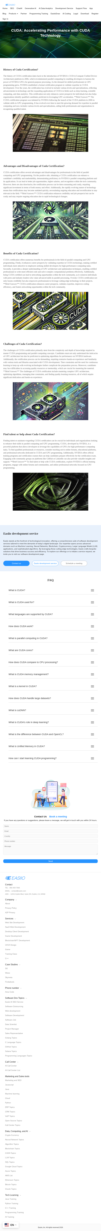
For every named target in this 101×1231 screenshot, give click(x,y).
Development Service (64, 8)
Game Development (13, 936)
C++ (7, 958)
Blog (4, 14)
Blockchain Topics (12, 1149)
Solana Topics (11, 1051)
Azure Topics (10, 1171)
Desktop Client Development (17, 931)
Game (7, 949)
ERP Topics (10, 1107)
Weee (7, 973)
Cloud (7, 1098)
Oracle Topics (10, 1189)
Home (4, 8)
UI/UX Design (10, 945)
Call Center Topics (12, 1125)
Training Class (11, 954)
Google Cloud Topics (13, 1166)
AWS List (8, 1175)
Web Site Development (14, 922)
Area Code (9, 992)
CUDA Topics (10, 1153)
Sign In (5, 19)
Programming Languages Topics (18, 1056)
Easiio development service (45, 563)
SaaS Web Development (15, 927)
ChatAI (19, 8)
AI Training (9, 1217)
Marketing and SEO (13, 1080)
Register (95, 14)
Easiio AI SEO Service (14, 1002)
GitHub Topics (11, 1047)
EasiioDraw (55, 14)
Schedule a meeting (74, 563)
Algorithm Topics (12, 1144)
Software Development (14, 1015)
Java (7, 1089)
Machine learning (12, 1094)
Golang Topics (11, 1038)
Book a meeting (58, 816)
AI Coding (67, 14)
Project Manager (12, 1029)
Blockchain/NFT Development (17, 940)
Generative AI (30, 8)
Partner (24, 14)
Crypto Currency (12, 1135)
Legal (75, 14)
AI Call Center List (12, 1070)
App (91, 8)
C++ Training (10, 1208)
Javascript (9, 1085)
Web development (12, 1011)
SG (6, 968)
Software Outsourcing (14, 1006)
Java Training (10, 1199)
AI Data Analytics (46, 8)
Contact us (16, 563)
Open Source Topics (13, 1121)
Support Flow (81, 8)
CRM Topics (10, 1112)
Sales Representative (14, 1033)
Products (13, 14)
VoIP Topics (10, 1116)
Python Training (11, 1203)
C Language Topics (13, 1042)
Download (85, 14)
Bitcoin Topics (10, 1184)
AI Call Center (11, 1066)
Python (8, 1103)
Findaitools (9, 982)
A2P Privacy (10, 912)
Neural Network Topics (14, 1140)
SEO (12, 8)
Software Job (10, 1020)
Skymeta (8, 977)
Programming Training (38, 14)
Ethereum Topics (12, 1180)
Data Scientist (11, 1024)
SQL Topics (9, 1162)
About (7, 903)
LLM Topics (10, 1157)
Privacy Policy (11, 908)
